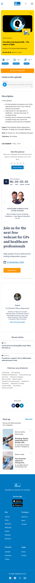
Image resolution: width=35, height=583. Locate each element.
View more (28, 419)
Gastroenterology (25, 375)
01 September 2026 (15, 262)
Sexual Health (6, 386)
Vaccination (17, 386)
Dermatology (15, 372)
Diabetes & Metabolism (9, 375)
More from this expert (17, 322)
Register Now (12, 270)
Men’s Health (6, 379)
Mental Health (17, 379)
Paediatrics (25, 381)
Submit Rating (17, 167)
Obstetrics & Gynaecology (10, 381)
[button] (25, 3)
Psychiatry (5, 383)
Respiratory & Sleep (17, 383)
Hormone (5, 377)
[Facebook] (15, 578)
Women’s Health (7, 388)
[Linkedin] (10, 578)
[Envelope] (25, 578)
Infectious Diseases (16, 377)
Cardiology (5, 372)
